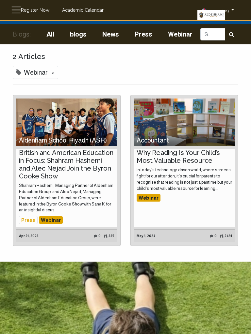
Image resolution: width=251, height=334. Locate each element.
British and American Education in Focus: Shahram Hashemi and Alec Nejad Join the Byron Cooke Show (66, 164)
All (50, 34)
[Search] (231, 34)
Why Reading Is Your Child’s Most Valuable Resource (178, 156)
